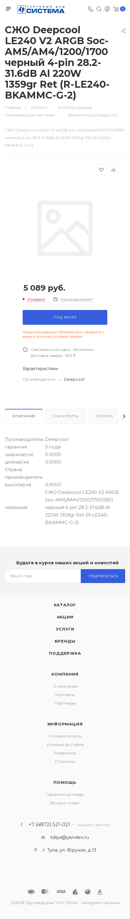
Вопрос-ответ (65, 802)
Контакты (65, 694)
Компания (64, 674)
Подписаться (103, 576)
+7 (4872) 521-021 (49, 824)
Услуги (65, 629)
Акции (65, 616)
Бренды (65, 641)
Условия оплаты (65, 736)
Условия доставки (65, 744)
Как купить (65, 416)
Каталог (65, 604)
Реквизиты (65, 753)
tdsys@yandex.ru (69, 837)
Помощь (65, 782)
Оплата (104, 416)
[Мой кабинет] (107, 9)
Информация (65, 724)
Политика (65, 761)
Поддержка (65, 653)
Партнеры (65, 703)
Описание (23, 416)
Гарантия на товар (65, 794)
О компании (65, 686)
